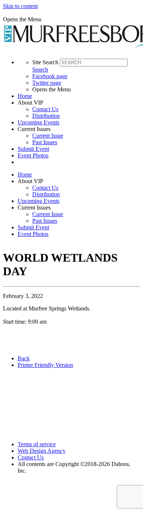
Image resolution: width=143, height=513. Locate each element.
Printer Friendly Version (45, 365)
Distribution (46, 116)
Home (25, 96)
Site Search (45, 62)
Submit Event (33, 149)
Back (24, 358)
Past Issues (44, 142)
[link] (79, 96)
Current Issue (47, 135)
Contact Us (45, 109)
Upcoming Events (38, 122)
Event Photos (33, 155)
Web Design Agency (42, 451)
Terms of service (37, 444)
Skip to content (20, 6)
